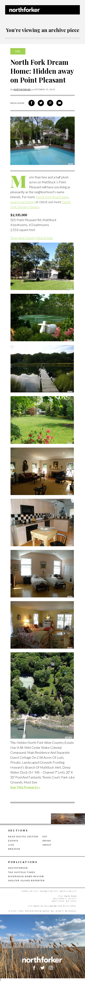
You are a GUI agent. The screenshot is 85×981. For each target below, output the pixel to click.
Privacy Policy (49, 891)
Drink (46, 840)
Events (13, 840)
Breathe (14, 849)
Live (11, 845)
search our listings (22, 202)
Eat (44, 836)
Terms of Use (29, 891)
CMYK (73, 906)
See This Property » (25, 787)
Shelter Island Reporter (26, 880)
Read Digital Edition (23, 836)
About (47, 845)
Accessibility (68, 891)
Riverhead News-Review (26, 876)
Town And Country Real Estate (31, 238)
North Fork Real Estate (52, 197)
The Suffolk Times (21, 872)
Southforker (18, 868)
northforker (22, 89)
